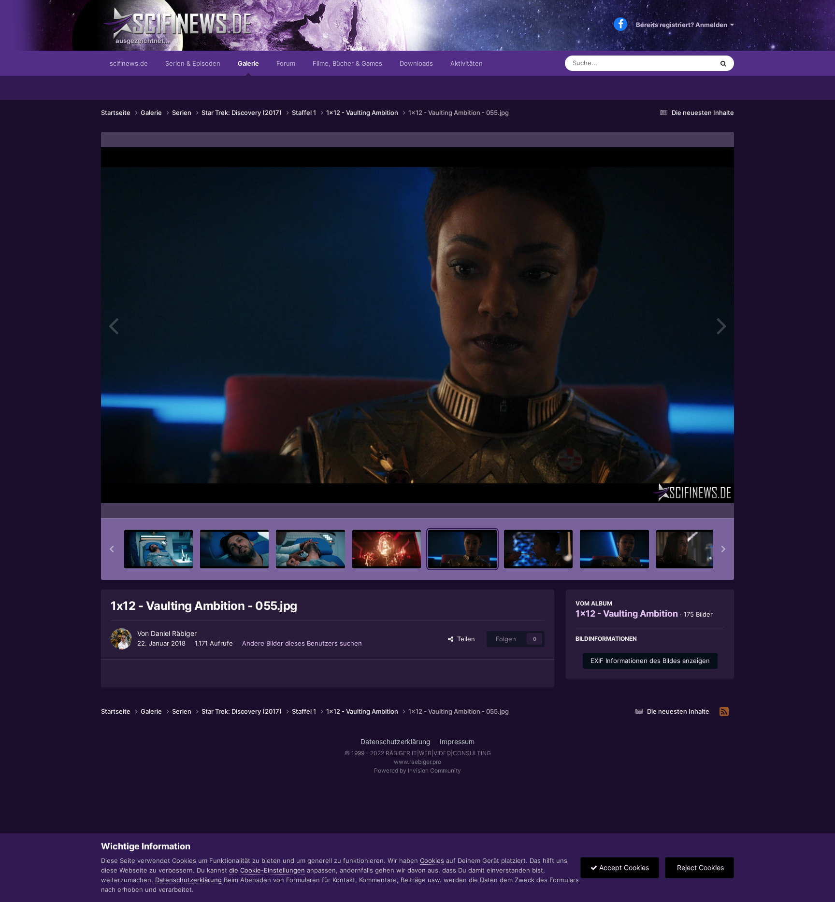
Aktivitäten (466, 63)
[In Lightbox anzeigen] (417, 325)
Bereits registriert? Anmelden (683, 24)
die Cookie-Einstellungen (267, 870)
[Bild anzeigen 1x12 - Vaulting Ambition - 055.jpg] (462, 549)
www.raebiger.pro (417, 761)
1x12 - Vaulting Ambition (627, 613)
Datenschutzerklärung (395, 741)
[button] (111, 549)
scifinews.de (129, 63)
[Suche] (723, 63)
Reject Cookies (699, 867)
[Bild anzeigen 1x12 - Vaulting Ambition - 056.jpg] (538, 549)
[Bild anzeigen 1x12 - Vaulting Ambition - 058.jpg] (690, 549)
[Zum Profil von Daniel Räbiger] (121, 638)
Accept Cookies (623, 867)
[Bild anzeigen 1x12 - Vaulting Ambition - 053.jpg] (310, 549)
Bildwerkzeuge (690, 501)
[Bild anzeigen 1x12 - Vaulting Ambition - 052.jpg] (234, 549)
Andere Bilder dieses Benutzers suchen (302, 643)
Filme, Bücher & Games (347, 63)
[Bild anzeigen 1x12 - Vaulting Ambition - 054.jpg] (386, 549)
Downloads (416, 63)
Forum (285, 63)
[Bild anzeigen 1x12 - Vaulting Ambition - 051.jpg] (158, 549)
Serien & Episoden (192, 63)
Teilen (464, 639)
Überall (690, 63)
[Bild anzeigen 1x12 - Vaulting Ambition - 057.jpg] (614, 549)
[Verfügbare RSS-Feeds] (724, 712)
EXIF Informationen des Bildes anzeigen (650, 660)
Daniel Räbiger (174, 633)
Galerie (248, 63)
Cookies (432, 860)
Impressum (457, 741)
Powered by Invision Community (417, 770)
